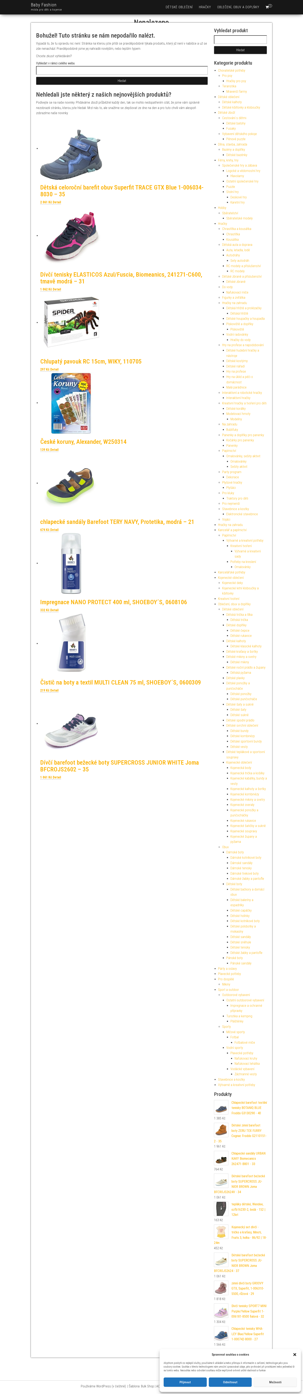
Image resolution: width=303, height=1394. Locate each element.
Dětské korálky (236, 409)
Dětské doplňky (236, 625)
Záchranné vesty (246, 1074)
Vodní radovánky (237, 334)
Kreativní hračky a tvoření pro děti (244, 403)
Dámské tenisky (241, 868)
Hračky (205, 7)
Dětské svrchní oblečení (242, 725)
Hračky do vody (240, 340)
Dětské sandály (240, 937)
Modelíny (236, 419)
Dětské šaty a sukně (240, 704)
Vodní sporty (234, 1048)
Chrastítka (233, 234)
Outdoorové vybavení (236, 995)
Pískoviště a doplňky (239, 324)
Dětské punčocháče (243, 699)
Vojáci (226, 519)
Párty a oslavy (227, 969)
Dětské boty (234, 884)
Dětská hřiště (239, 313)
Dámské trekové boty (244, 873)
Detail (57, 202)
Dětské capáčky (241, 910)
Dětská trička (239, 620)
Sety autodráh (239, 261)
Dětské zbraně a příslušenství (242, 276)
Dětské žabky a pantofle (246, 953)
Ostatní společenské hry (242, 181)
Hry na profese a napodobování (243, 345)
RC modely (237, 271)
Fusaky (231, 128)
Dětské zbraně (235, 282)
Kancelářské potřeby (231, 572)
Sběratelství (230, 213)
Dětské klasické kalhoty (246, 646)
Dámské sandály (241, 863)
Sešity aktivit (238, 467)
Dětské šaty (238, 710)
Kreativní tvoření (241, 546)
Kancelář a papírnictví (232, 530)
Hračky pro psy (236, 81)
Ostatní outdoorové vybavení (245, 1000)
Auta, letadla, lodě (238, 250)
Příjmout (185, 1382)
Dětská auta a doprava (237, 245)
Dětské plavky (235, 678)
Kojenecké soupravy (243, 831)
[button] (295, 1355)
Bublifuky (232, 430)
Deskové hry (238, 197)
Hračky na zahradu (234, 303)
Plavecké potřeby (229, 974)
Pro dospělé (226, 979)
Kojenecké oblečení (231, 578)
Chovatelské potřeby (231, 70)
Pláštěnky (236, 1021)
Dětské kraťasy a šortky (242, 652)
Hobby (222, 208)
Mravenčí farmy (236, 92)
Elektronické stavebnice (242, 514)
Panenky (232, 446)
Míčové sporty (235, 1032)
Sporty (226, 1027)
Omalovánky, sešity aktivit (243, 456)
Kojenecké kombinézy (244, 794)
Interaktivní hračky (238, 398)
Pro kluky (228, 493)
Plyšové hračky (232, 482)
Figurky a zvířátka (233, 298)
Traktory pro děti (237, 498)
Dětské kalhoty (232, 102)
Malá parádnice (236, 387)
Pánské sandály (240, 963)
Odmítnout (230, 1382)
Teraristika (229, 86)
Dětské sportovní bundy (246, 741)
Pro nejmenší (231, 504)
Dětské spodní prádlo (240, 720)
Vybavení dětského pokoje (239, 134)
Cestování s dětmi (234, 118)
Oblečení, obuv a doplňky (238, 7)
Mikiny (226, 984)
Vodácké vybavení (242, 1069)
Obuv (225, 847)
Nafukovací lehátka (247, 1064)
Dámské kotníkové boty (245, 858)
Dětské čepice (239, 630)
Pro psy (227, 76)
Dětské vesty (239, 747)
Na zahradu (229, 424)
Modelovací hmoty (238, 414)
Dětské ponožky (240, 694)
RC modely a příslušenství (243, 266)
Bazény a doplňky (233, 150)
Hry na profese (236, 371)
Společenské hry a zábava (239, 165)
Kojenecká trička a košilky (247, 773)
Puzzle (230, 187)
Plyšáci (231, 488)
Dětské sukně (239, 715)
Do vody (227, 287)
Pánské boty (234, 958)
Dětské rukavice (241, 636)
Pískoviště (237, 329)
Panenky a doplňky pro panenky (243, 435)
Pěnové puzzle (235, 139)
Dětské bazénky (236, 155)
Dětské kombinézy (242, 736)
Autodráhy (233, 255)
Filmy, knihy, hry (228, 160)
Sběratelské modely (239, 218)
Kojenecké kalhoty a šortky (248, 789)
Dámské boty (235, 852)
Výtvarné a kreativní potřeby (244, 540)
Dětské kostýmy (237, 361)
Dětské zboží (226, 113)
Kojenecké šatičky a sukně (248, 826)
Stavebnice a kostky (235, 509)
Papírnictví (229, 451)
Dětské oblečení (179, 7)
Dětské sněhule (240, 942)
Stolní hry (232, 192)
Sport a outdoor (228, 990)
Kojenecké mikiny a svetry (247, 800)
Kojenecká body (240, 768)
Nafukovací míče (237, 292)
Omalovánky (238, 461)
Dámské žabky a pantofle (247, 879)
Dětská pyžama (240, 673)
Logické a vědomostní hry (243, 171)
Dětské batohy (235, 123)
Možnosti (275, 1382)
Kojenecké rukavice (243, 821)
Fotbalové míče (245, 1043)
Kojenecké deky (232, 583)
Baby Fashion (44, 4)
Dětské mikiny (239, 662)
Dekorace (232, 477)
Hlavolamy (237, 176)
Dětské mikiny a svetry (241, 657)
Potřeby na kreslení (243, 562)
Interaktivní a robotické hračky (242, 393)
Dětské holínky (240, 916)
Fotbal (234, 1037)
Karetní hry (237, 202)
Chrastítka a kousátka (236, 229)
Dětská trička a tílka (239, 615)
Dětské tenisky (240, 947)
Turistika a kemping (239, 1016)
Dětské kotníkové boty (245, 921)
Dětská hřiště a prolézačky (244, 308)
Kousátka (232, 240)
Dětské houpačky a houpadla (245, 319)
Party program (231, 472)
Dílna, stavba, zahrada (232, 144)
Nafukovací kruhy (246, 1058)
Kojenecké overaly (242, 805)
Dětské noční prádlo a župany (245, 667)
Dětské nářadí (235, 366)
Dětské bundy (239, 731)
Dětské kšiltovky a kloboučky (241, 107)
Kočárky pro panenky (240, 440)
